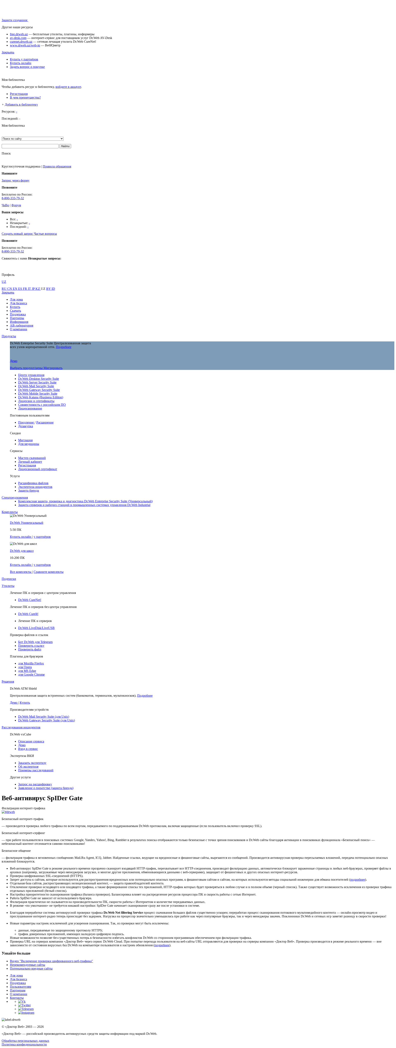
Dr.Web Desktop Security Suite (38, 378)
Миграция (25, 440)
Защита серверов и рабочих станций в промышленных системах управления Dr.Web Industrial (84, 505)
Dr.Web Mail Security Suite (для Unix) (43, 716)
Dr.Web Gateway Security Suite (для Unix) (46, 720)
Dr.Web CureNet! (29, 600)
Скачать (15, 310)
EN (15, 288)
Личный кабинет (30, 461)
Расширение (45, 422)
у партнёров (42, 536)
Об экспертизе (28, 766)
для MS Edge (27, 671)
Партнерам (17, 990)
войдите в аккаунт (68, 87)
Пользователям (20, 986)
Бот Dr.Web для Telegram (35, 642)
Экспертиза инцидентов (35, 487)
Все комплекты (21, 572)
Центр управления (31, 375)
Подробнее (63, 347)
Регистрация (19, 94)
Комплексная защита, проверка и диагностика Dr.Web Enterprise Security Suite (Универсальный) (85, 501)
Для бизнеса (18, 303)
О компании (18, 329)
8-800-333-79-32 (13, 198)
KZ (38, 288)
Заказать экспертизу (32, 763)
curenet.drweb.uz (21, 41)
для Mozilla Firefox (31, 663)
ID (53, 288)
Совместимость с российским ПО (42, 404)
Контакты (17, 998)
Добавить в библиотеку (21, 104)
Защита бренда (28, 490)
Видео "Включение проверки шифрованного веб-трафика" (51, 961)
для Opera (25, 667)
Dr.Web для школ (22, 550)
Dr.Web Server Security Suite (37, 382)
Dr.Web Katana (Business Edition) (40, 397)
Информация (19, 321)
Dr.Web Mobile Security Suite (37, 393)
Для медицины (28, 444)
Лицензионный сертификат (37, 469)
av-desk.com (18, 38)
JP (33, 288)
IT (30, 288)
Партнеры (17, 318)
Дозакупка (25, 426)
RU (4, 288)
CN (10, 288)
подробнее (357, 879)
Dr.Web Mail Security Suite (36, 386)
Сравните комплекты (49, 572)
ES (20, 288)
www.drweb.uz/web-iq (25, 45)
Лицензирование (30, 408)
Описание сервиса (31, 741)
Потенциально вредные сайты (31, 968)
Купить (15, 307)
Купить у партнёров (24, 59)
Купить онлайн (20, 63)
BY (49, 288)
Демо (13, 361)
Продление (26, 422)
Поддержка (18, 314)
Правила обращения (57, 166)
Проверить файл (29, 649)
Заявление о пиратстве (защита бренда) (45, 788)
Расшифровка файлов (33, 483)
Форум (16, 205)
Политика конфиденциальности (24, 1044)
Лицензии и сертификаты (36, 401)
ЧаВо (5, 205)
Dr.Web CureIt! (28, 614)
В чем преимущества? (25, 97)
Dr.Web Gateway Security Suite (39, 390)
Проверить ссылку (31, 645)
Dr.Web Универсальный (26, 522)
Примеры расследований (35, 770)
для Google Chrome (31, 674)
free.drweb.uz (19, 34)
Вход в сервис (28, 749)
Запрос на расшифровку (35, 784)
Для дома (16, 299)
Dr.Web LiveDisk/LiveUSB (36, 628)
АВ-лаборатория (21, 325)
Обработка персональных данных (25, 1040)
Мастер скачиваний (32, 458)
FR (25, 288)
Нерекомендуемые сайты (27, 965)
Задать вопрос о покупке (27, 66)
